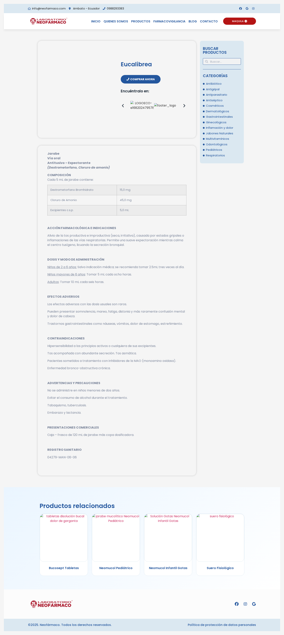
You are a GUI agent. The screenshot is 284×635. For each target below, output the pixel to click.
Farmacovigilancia (169, 21)
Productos (140, 21)
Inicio (95, 21)
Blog (193, 21)
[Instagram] (253, 8)
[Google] (247, 8)
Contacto (209, 21)
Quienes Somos (116, 21)
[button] (123, 105)
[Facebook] (240, 8)
